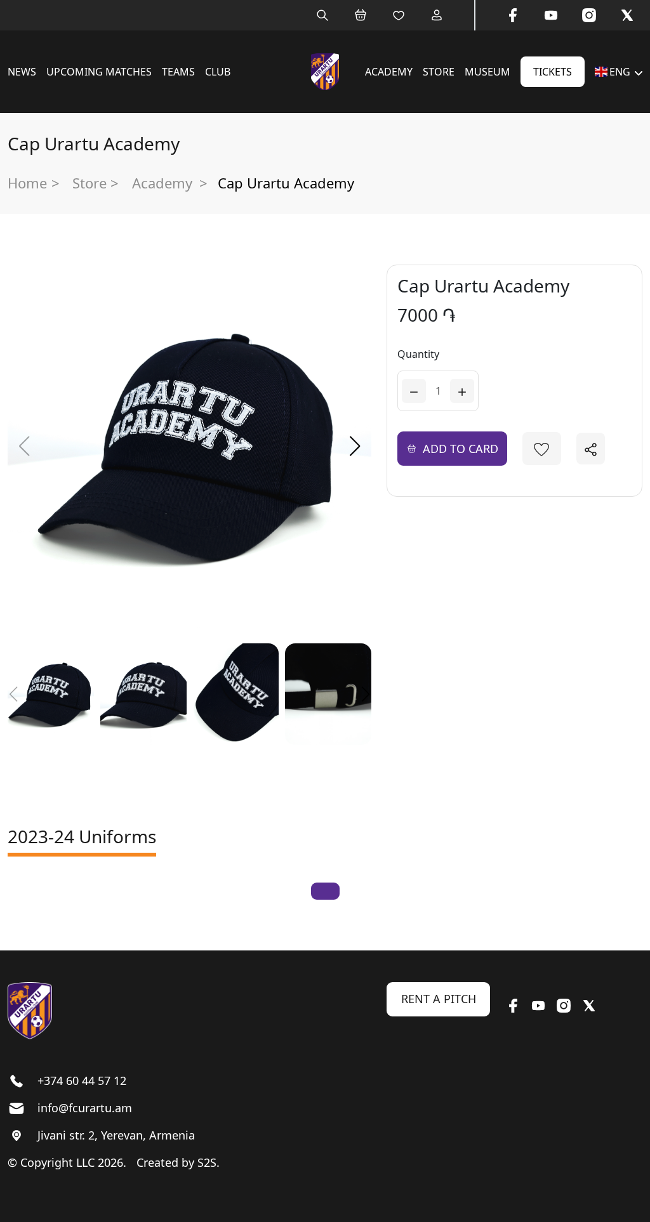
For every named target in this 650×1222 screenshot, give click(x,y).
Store (438, 72)
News (22, 72)
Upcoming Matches (99, 72)
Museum (487, 72)
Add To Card (460, 448)
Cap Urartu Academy (286, 182)
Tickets (552, 72)
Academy (389, 72)
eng (619, 72)
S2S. (208, 1162)
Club (217, 72)
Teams (178, 72)
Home (27, 182)
